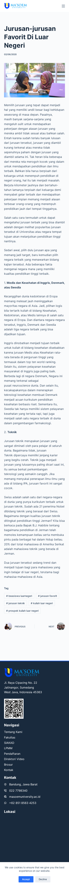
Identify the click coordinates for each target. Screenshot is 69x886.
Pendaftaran (12, 753)
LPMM (8, 748)
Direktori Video (14, 759)
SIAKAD (9, 743)
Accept (26, 879)
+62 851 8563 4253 (22, 803)
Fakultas (9, 737)
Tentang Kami (13, 732)
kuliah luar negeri (42, 603)
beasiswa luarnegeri (19, 595)
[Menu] (63, 6)
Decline (43, 879)
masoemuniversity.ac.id (24, 796)
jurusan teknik (15, 603)
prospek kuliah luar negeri (22, 610)
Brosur (8, 764)
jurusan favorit (47, 595)
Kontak (8, 770)
